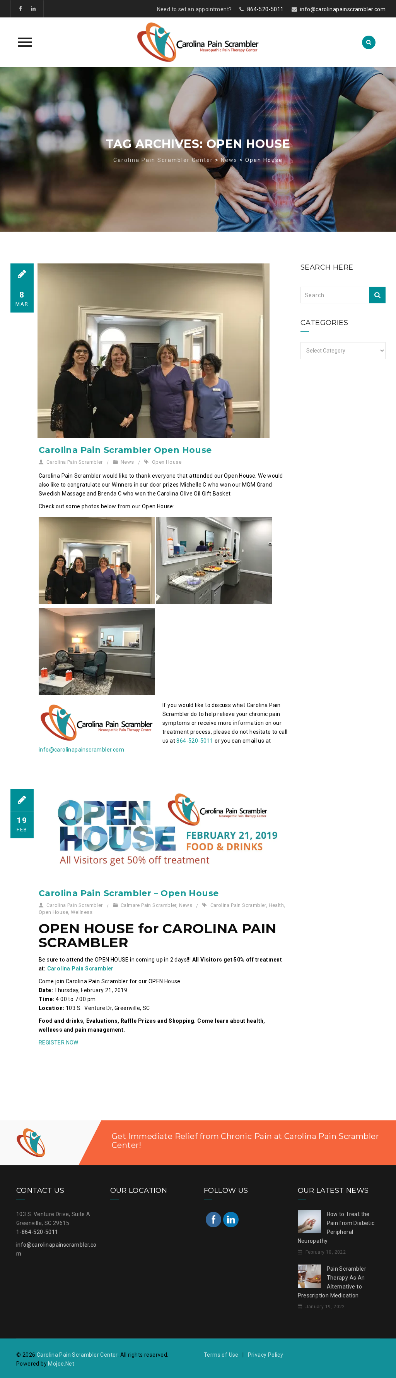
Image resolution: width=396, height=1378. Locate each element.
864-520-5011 (265, 9)
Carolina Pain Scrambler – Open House (128, 893)
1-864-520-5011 (37, 1232)
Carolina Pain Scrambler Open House (125, 450)
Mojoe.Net (61, 1364)
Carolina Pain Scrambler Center (77, 1355)
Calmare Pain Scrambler (148, 905)
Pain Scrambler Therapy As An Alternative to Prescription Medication (332, 1282)
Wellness (81, 912)
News (127, 462)
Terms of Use (221, 1355)
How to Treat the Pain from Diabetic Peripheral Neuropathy (336, 1227)
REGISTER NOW (59, 1042)
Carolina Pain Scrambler (74, 462)
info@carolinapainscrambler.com (343, 9)
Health (276, 905)
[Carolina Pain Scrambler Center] (198, 42)
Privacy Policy (265, 1355)
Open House (166, 462)
